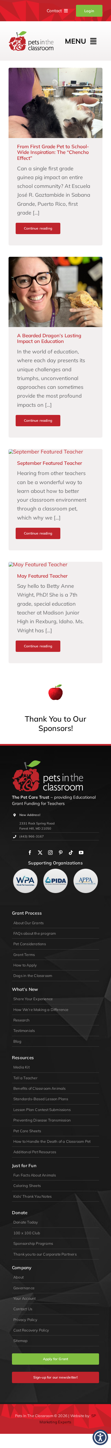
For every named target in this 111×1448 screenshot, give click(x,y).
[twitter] (40, 852)
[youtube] (81, 852)
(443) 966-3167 (31, 836)
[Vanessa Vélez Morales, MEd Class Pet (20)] (55, 70)
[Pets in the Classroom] (31, 33)
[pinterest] (60, 852)
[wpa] (25, 871)
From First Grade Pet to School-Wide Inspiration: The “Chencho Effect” (53, 152)
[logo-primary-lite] (47, 763)
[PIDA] (55, 871)
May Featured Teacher (42, 576)
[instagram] (50, 852)
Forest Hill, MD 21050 (35, 828)
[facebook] (30, 852)
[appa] (85, 871)
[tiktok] (71, 852)
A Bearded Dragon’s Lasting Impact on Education (49, 338)
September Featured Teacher (49, 463)
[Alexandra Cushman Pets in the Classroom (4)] (55, 259)
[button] (100, 1437)
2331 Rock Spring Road (37, 823)
